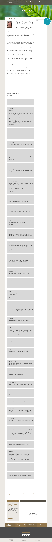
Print (17, 18)
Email (21, 494)
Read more (10, 519)
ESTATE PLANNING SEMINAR (47, 21)
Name (8, 494)
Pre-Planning (29, 524)
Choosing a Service (18, 525)
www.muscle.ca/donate (12, 67)
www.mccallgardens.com (10, 96)
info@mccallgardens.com (26, 532)
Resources (39, 524)
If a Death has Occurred (8, 525)
